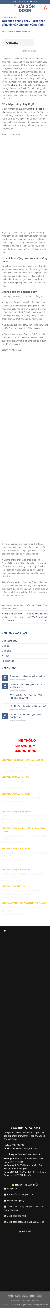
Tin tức (14, 17)
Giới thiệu (26, 1301)
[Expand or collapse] (30, 43)
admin (27, 32)
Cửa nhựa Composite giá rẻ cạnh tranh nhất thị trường (27, 685)
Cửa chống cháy (9, 641)
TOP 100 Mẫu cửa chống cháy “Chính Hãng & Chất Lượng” (27, 696)
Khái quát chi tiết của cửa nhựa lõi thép (27, 676)
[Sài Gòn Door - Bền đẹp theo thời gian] (25, 8)
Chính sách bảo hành (16, 1216)
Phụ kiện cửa (8, 661)
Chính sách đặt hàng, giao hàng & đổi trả (25, 1222)
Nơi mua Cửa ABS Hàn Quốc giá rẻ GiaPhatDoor (26, 716)
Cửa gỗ (5, 646)
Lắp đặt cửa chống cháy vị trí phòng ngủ (28, 706)
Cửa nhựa (6, 651)
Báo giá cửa (12, 1189)
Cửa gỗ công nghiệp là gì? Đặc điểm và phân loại (37, 617)
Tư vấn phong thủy (15, 1201)
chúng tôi (15, 85)
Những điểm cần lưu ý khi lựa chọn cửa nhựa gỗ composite (12, 617)
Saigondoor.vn (41, 1304)
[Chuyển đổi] (47, 641)
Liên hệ (35, 1301)
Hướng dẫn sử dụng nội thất (19, 1195)
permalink (13, 608)
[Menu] (3, 8)
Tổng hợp (6, 17)
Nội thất (5, 656)
